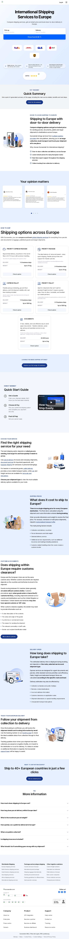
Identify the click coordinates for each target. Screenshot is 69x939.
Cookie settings (37, 936)
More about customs (9, 636)
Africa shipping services (8, 877)
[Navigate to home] (8, 2)
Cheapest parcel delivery (53, 880)
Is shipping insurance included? (12, 839)
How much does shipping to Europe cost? (15, 803)
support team (5, 751)
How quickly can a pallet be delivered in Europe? (18, 825)
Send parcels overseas (30, 880)
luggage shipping (6, 465)
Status (21, 936)
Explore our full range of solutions (34, 365)
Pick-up (6, 30)
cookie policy (28, 936)
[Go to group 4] (37, 213)
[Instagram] (61, 892)
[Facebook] (58, 892)
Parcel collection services (53, 877)
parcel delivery (9, 460)
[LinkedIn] (64, 892)
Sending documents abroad (31, 874)
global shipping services (40, 237)
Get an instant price (34, 778)
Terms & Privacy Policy (50, 936)
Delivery (38, 30)
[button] (34, 34)
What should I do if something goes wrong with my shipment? (23, 846)
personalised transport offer (46, 522)
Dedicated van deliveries (53, 869)
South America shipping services (10, 872)
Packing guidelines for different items (34, 877)
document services (7, 462)
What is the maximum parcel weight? (14, 818)
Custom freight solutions (53, 866)
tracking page (27, 733)
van (33, 471)
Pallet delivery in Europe (53, 872)
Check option (17, 274)
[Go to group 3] (35, 213)
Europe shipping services (8, 866)
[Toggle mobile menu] (66, 2)
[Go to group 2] (33, 213)
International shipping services (10, 880)
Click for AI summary (34, 102)
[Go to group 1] (31, 213)
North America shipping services (10, 869)
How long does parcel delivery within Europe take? (19, 810)
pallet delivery (28, 468)
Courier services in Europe (31, 866)
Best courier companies (53, 874)
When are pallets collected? (11, 832)
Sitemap (15, 936)
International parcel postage (31, 869)
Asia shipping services (7, 874)
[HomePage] (34, 889)
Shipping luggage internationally (32, 872)
